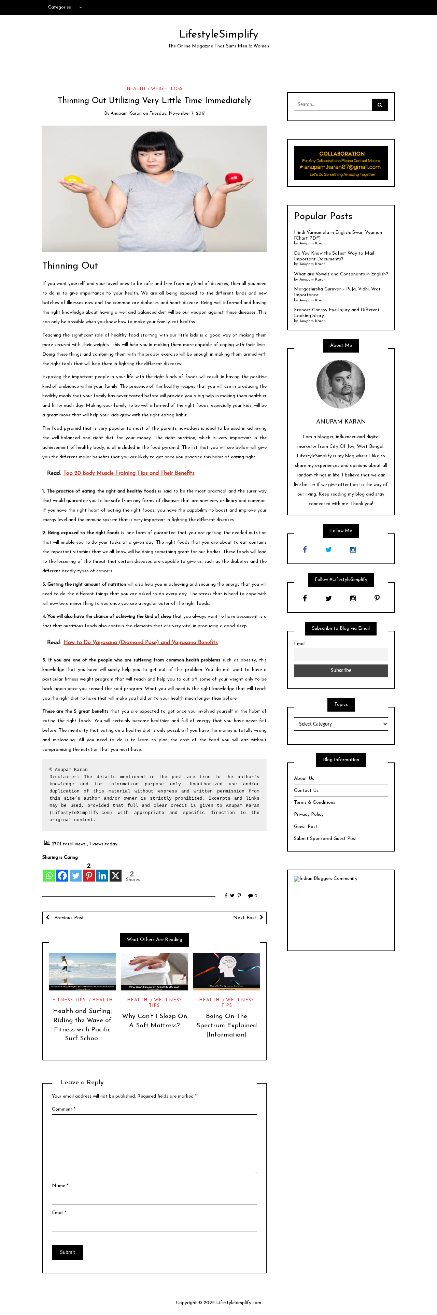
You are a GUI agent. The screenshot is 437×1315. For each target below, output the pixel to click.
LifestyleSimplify (218, 34)
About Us (304, 778)
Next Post (244, 917)
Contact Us (306, 790)
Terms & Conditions (314, 802)
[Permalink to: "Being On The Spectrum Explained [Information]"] (226, 971)
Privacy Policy (309, 814)
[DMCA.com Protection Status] (341, 913)
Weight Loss (166, 89)
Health (136, 89)
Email (59, 1212)
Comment (63, 1109)
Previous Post (68, 917)
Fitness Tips (69, 1000)
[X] (116, 872)
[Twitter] (76, 872)
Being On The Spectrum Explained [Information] (226, 1025)
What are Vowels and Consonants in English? (341, 274)
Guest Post (306, 826)
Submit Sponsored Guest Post (325, 838)
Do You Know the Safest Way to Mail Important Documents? (334, 256)
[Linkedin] (102, 872)
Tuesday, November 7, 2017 (177, 113)
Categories (59, 7)
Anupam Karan (126, 113)
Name (60, 1185)
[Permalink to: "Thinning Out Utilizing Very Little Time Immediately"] (154, 188)
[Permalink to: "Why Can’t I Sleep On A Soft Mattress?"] (154, 971)
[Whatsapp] (49, 872)
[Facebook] (62, 872)
